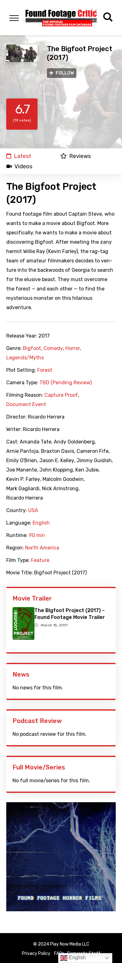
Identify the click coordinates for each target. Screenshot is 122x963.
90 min (37, 535)
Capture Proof (61, 395)
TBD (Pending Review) (65, 382)
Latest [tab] (22, 156)
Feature (40, 560)
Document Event (26, 404)
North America (42, 547)
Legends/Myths (25, 357)
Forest (44, 370)
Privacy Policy (36, 953)
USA (33, 510)
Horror (72, 348)
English (41, 522)
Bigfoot (32, 348)
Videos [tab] (23, 166)
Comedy (53, 348)
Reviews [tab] (80, 156)
